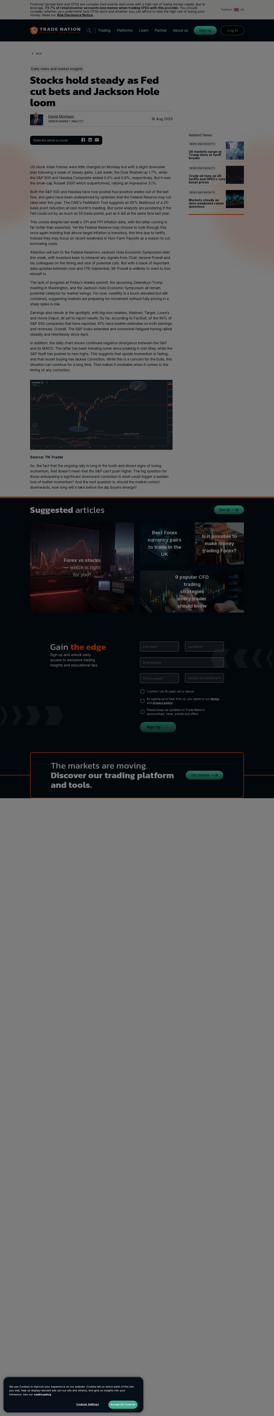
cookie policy (42, 1394)
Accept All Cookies (123, 1404)
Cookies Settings (87, 1404)
